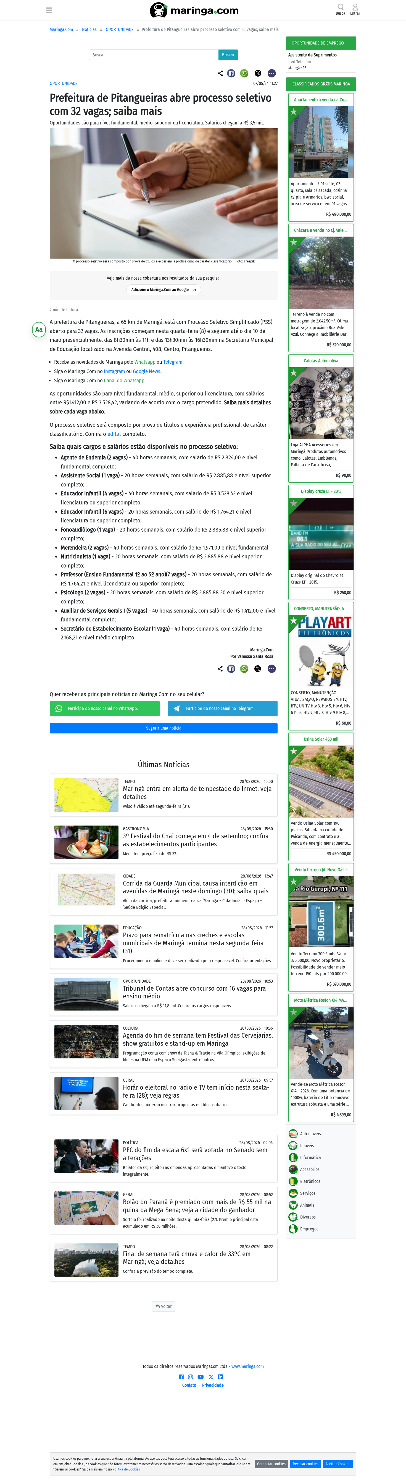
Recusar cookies (305, 1464)
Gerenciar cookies (271, 1464)
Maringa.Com (61, 29)
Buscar (228, 54)
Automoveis (310, 1133)
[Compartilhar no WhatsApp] (244, 73)
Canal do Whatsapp (124, 380)
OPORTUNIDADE (120, 29)
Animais (307, 1205)
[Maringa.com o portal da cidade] (194, 10)
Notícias (89, 29)
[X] (211, 1377)
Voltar (166, 1306)
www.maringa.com (247, 1366)
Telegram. (173, 362)
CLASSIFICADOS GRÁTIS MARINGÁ (321, 84)
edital (114, 434)
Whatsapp (146, 362)
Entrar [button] (355, 13)
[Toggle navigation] (49, 10)
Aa (39, 329)
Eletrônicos (310, 1181)
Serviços (307, 1193)
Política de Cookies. (127, 1469)
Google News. (147, 371)
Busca (340, 13)
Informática (310, 1157)
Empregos (309, 1229)
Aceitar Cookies (338, 1464)
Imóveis (307, 1145)
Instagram (115, 371)
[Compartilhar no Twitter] (258, 73)
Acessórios (310, 1169)
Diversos (308, 1217)
